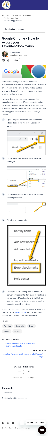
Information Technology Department (16, 15)
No (29, 372)
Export (31, 326)
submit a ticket (20, 312)
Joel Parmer (15, 52)
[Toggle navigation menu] (44, 5)
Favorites (7, 326)
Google (6, 331)
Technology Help (11, 18)
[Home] (6, 5)
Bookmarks (20, 326)
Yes (19, 372)
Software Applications (13, 20)
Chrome (17, 331)
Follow (16, 60)
